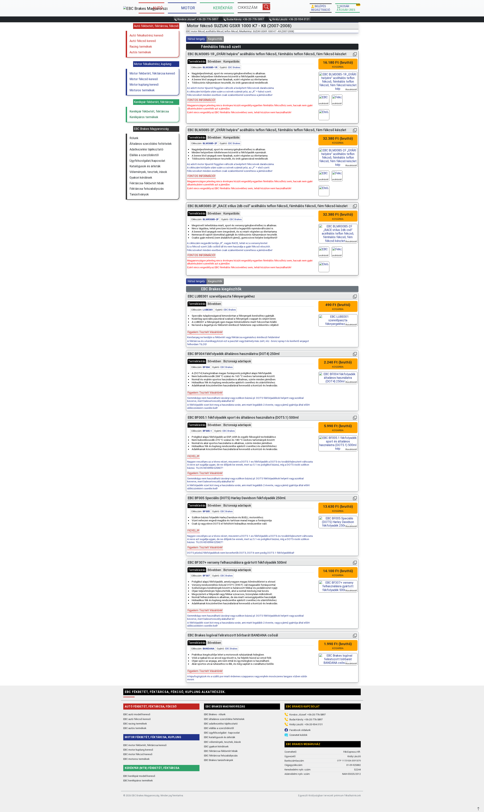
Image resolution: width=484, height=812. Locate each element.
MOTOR (188, 8)
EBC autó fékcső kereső (137, 719)
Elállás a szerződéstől (144, 155)
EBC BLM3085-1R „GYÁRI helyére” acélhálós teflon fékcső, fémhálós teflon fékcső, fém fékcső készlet (267, 54)
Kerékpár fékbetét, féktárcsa (149, 111)
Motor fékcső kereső (144, 79)
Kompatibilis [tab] (231, 61)
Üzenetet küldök (298, 735)
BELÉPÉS (320, 8)
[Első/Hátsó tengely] (323, 114)
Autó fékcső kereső (143, 41)
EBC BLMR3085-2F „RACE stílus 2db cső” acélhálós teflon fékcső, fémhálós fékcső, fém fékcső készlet (267, 206)
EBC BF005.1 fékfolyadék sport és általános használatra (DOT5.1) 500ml (243, 417)
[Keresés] (266, 7)
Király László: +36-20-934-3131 (291, 19)
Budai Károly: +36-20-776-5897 (245, 19)
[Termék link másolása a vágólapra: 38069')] (355, 498)
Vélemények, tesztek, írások (148, 172)
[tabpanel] (250, 89)
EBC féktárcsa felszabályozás (221, 755)
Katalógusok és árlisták (145, 166)
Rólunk (134, 138)
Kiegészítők (215, 38)
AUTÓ (158, 8)
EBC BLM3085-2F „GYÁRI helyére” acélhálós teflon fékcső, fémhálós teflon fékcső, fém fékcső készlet (267, 130)
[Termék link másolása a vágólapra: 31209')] (355, 54)
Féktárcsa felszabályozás (147, 189)
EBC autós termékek (134, 728)
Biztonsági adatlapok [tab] (237, 361)
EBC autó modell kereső (136, 714)
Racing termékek (141, 46)
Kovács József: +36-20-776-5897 (198, 19)
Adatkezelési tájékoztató (146, 149)
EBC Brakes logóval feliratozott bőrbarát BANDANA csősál (233, 635)
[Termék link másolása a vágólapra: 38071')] (355, 418)
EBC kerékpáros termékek (138, 780)
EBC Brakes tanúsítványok (218, 760)
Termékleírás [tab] (197, 61)
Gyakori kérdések (141, 177)
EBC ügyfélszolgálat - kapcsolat (222, 732)
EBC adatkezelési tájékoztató (221, 723)
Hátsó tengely (196, 38)
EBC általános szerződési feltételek (224, 719)
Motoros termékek (142, 90)
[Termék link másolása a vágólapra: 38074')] (355, 635)
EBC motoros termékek (136, 758)
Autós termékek (140, 52)
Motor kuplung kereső (144, 84)
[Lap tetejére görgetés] (478, 808)
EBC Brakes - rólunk (215, 714)
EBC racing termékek (135, 723)
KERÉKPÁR (223, 8)
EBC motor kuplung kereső (138, 749)
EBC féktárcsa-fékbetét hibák (221, 750)
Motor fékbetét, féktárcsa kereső (152, 73)
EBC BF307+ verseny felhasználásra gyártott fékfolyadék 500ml (237, 562)
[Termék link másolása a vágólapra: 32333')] (355, 206)
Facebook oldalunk (300, 730)
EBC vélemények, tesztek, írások (222, 741)
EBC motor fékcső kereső (137, 754)
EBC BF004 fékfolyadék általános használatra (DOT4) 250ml (233, 354)
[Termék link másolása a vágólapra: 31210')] (355, 130)
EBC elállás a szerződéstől (219, 728)
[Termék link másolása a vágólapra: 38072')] (355, 563)
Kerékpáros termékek (144, 117)
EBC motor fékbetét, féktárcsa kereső (145, 745)
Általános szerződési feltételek (151, 144)
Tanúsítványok (139, 194)
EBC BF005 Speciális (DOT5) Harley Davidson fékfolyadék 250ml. (237, 498)
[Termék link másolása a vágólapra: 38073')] (355, 296)
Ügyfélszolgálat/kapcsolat (147, 161)
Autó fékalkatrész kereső (146, 35)
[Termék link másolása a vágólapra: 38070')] (355, 354)
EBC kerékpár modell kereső (139, 775)
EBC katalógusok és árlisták (219, 737)
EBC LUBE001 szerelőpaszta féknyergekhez (221, 296)
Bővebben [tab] (214, 61)
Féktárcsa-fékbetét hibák (147, 183)
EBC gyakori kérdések (216, 746)
